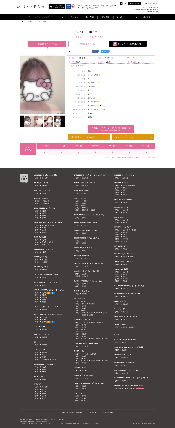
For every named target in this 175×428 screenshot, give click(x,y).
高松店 (84, 203)
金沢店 (44, 295)
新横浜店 (46, 203)
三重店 (44, 277)
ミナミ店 (45, 178)
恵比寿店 (45, 185)
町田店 (44, 371)
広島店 (84, 301)
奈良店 (84, 205)
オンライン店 (131, 388)
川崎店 (45, 262)
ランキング (75, 17)
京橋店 (84, 193)
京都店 (44, 218)
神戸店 (44, 227)
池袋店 (44, 232)
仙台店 (44, 230)
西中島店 (45, 317)
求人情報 (146, 17)
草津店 (44, 369)
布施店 (131, 256)
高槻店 (125, 249)
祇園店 (51, 242)
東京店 (44, 398)
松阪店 (44, 213)
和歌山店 (46, 201)
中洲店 (84, 363)
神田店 (44, 252)
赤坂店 (84, 312)
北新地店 (53, 225)
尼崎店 (84, 243)
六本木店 (44, 269)
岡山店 (44, 367)
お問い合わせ (108, 413)
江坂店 (44, 193)
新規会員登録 (134, 3)
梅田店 (44, 211)
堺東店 (125, 202)
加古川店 (85, 178)
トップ (27, 17)
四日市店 (45, 297)
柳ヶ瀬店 (45, 260)
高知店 (44, 215)
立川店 (44, 357)
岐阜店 (84, 286)
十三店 (84, 201)
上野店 (84, 274)
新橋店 (44, 302)
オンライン (139, 388)
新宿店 (92, 338)
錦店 (43, 355)
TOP (21, 21)
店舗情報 (105, 17)
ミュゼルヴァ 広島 (95, 37)
